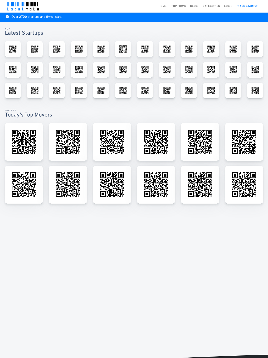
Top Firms (178, 6)
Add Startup (249, 6)
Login (228, 6)
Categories (211, 6)
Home (162, 6)
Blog (194, 6)
